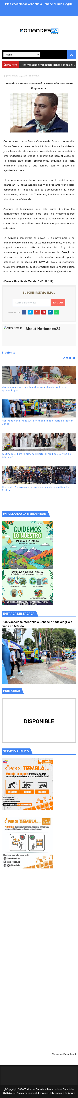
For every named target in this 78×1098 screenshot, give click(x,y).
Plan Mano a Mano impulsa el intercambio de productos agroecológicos (34, 389)
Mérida (36, 75)
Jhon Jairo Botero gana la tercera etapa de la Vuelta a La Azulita (35, 489)
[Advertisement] (39, 922)
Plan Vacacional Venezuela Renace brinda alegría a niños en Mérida (37, 422)
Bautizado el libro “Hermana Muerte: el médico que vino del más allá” (37, 455)
